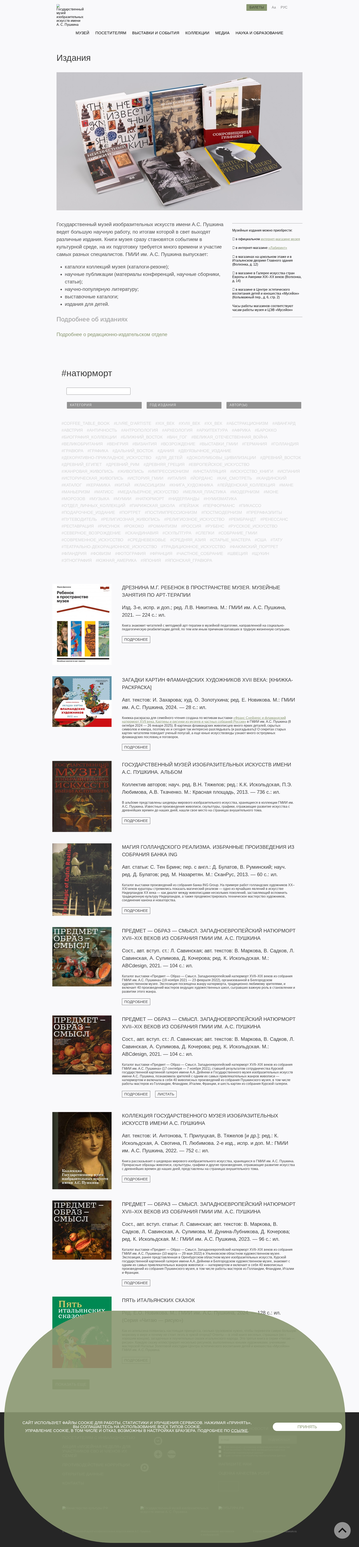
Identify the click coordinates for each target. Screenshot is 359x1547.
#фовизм (101, 553)
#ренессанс (274, 519)
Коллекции (197, 33)
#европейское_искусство (219, 464)
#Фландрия (73, 553)
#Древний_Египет (81, 464)
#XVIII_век (189, 423)
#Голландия (285, 444)
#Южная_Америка (116, 560)
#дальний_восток (132, 450)
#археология (177, 430)
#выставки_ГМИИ (218, 444)
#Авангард (284, 423)
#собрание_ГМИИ (237, 533)
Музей (82, 33)
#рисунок (109, 526)
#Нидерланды (183, 498)
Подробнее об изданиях (92, 319)
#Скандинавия (141, 533)
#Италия (176, 478)
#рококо (134, 526)
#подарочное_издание (88, 512)
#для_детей (169, 457)
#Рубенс (214, 526)
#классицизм (149, 485)
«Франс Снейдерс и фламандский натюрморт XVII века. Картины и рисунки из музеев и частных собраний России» (204, 719)
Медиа (222, 33)
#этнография (76, 560)
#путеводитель (79, 519)
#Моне (271, 492)
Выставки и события (155, 33)
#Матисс (103, 492)
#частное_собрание (199, 553)
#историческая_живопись (92, 478)
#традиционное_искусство (193, 546)
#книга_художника (191, 485)
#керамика (98, 485)
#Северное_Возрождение (91, 533)
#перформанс (219, 505)
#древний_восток (280, 457)
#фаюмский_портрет (254, 546)
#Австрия (72, 430)
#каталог (71, 485)
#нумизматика (220, 498)
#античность (102, 430)
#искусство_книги (251, 471)
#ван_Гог (177, 437)
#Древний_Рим (122, 464)
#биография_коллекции (89, 437)
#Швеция (237, 553)
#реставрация (77, 526)
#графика (97, 450)
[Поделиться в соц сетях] (297, 7)
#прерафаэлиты (264, 512)
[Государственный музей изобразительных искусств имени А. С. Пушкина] (70, 24)
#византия (144, 444)
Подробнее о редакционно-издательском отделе (112, 334)
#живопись (131, 471)
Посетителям (110, 33)
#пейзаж (189, 505)
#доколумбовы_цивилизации (221, 457)
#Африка (241, 430)
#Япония (151, 560)
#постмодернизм (221, 512)
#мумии (122, 498)
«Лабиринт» (277, 248)
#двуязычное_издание (204, 450)
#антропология (139, 430)
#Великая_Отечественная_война (229, 437)
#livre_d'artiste (132, 423)
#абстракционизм (247, 423)
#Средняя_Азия (188, 540)
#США (260, 540)
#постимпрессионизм (171, 512)
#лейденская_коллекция (246, 485)
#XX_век (213, 423)
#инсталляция (209, 471)
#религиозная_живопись (130, 519)
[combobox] (104, 405)
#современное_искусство (92, 540)
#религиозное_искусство (194, 519)
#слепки (204, 533)
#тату (276, 540)
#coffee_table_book (85, 423)
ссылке (239, 1430)
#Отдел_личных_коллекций (93, 505)
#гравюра (72, 450)
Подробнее (136, 639)
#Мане (286, 485)
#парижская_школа (152, 505)
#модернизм (244, 492)
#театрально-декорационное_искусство (109, 546)
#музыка (99, 498)
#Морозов (73, 498)
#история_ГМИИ (145, 478)
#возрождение (178, 444)
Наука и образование (259, 33)
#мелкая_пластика (204, 492)
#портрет (130, 512)
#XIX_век (165, 423)
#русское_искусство (253, 526)
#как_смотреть (234, 478)
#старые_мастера (230, 540)
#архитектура (212, 430)
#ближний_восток (142, 437)
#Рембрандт (242, 519)
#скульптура (176, 533)
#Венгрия (117, 444)
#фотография (130, 553)
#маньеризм (75, 492)
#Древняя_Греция (164, 464)
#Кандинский (271, 478)
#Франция (161, 553)
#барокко (266, 430)
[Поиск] (240, 7)
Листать (165, 1094)
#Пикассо (250, 505)
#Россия (191, 526)
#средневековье (147, 540)
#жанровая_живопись (87, 471)
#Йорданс (201, 478)
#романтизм (162, 526)
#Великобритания (82, 444)
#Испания (288, 471)
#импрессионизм (168, 471)
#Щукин (260, 553)
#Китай (122, 485)
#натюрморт (149, 498)
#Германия (254, 444)
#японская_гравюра (188, 560)
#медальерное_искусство (148, 492)
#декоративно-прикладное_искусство (106, 457)
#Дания (165, 450)
